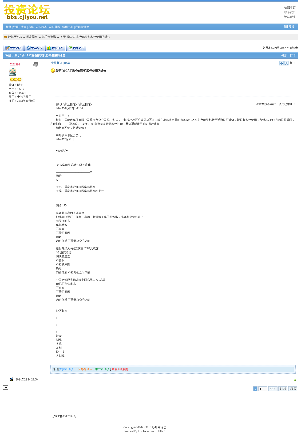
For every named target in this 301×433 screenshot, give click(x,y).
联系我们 (290, 12)
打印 (293, 55)
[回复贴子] (76, 48)
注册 (16, 27)
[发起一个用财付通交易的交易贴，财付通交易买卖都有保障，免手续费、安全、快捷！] (34, 48)
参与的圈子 (24, 97)
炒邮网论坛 (15, 36)
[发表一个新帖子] (14, 48)
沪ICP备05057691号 (64, 416)
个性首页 (56, 63)
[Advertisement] (165, 12)
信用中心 (67, 27)
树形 (284, 55)
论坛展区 (54, 27)
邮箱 (67, 63)
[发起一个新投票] (55, 48)
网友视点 (32, 36)
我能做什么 (82, 27)
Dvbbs (142, 431)
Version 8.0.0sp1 (156, 431)
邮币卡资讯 (49, 36)
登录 (8, 27)
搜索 (23, 27)
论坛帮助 (290, 17)
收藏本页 (290, 7)
